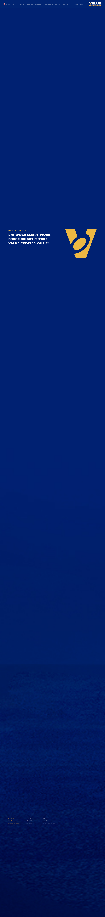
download (49, 4)
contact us (67, 4)
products (38, 4)
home (22, 4)
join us (58, 4)
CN (14, 4)
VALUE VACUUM (79, 4)
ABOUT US (29, 4)
